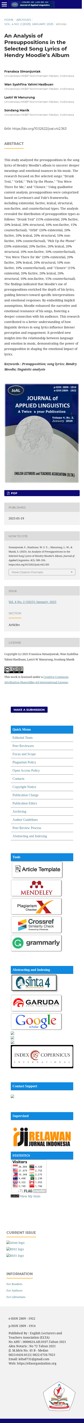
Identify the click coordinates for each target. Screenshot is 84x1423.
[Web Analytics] (15, 1196)
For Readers (14, 1284)
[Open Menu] (4, 4)
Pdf (13, 493)
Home (9, 19)
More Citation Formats (27, 572)
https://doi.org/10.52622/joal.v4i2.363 (39, 129)
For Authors (14, 1290)
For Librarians (15, 1297)
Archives (23, 19)
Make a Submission (29, 709)
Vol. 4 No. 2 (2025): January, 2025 (28, 24)
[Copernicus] (42, 1067)
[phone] (12, 1097)
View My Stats (30, 1196)
